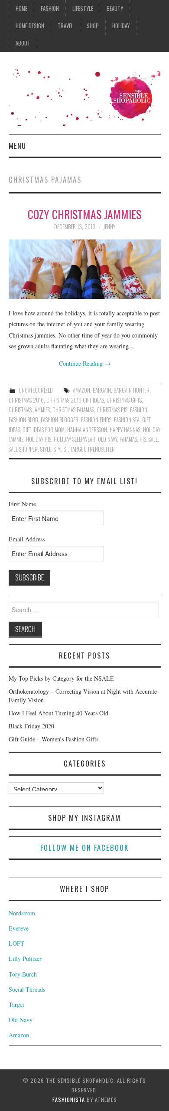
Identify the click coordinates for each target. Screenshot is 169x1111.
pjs (143, 439)
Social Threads (27, 989)
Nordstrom (22, 913)
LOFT (16, 943)
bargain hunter (132, 390)
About (23, 43)
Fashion (50, 8)
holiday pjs (38, 439)
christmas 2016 (26, 400)
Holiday (121, 26)
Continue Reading (84, 363)
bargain (102, 390)
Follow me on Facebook (84, 847)
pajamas (128, 439)
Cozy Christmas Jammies (84, 214)
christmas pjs (112, 410)
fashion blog (23, 420)
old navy (107, 439)
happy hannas (125, 430)
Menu (17, 145)
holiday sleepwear (74, 439)
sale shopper (23, 449)
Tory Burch (23, 974)
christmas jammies (29, 410)
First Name (22, 504)
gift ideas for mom (44, 430)
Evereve (19, 928)
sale (153, 439)
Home (21, 8)
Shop (93, 26)
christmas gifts (124, 400)
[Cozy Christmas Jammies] (85, 269)
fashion (138, 410)
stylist (61, 449)
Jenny (109, 227)
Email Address (27, 539)
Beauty (115, 8)
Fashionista (68, 1099)
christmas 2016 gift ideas (75, 400)
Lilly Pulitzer (25, 958)
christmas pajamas (73, 410)
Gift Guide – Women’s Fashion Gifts (53, 739)
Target (77, 449)
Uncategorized (36, 390)
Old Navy (20, 1020)
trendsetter (101, 449)
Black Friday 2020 (31, 726)
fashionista (127, 420)
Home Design (30, 26)
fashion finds (96, 420)
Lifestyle (82, 8)
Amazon (81, 390)
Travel (65, 26)
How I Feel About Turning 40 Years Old (58, 713)
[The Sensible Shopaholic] (85, 96)
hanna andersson (87, 430)
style (45, 449)
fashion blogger (59, 420)
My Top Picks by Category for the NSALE (61, 678)
